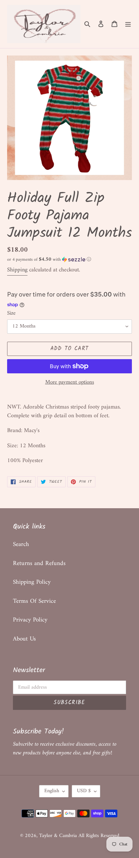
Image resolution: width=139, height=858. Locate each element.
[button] (49, 260)
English (51, 790)
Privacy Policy (30, 620)
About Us (24, 639)
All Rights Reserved (99, 835)
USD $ (84, 790)
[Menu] (128, 24)
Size (11, 313)
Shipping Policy (32, 582)
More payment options (69, 383)
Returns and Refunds (39, 563)
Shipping (17, 270)
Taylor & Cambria (59, 835)
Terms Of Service (34, 601)
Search (21, 544)
